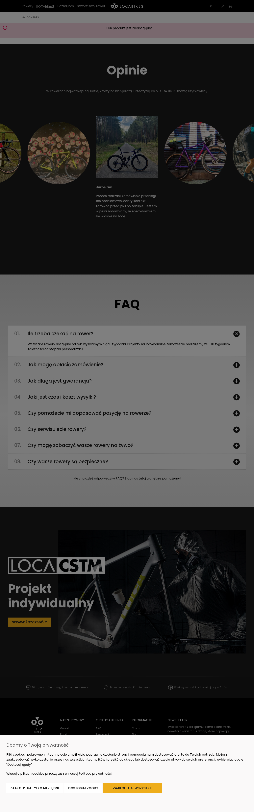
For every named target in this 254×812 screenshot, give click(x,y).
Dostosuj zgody (83, 788)
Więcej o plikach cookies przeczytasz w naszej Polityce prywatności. (59, 773)
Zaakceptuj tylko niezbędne (35, 788)
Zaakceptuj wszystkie (132, 788)
